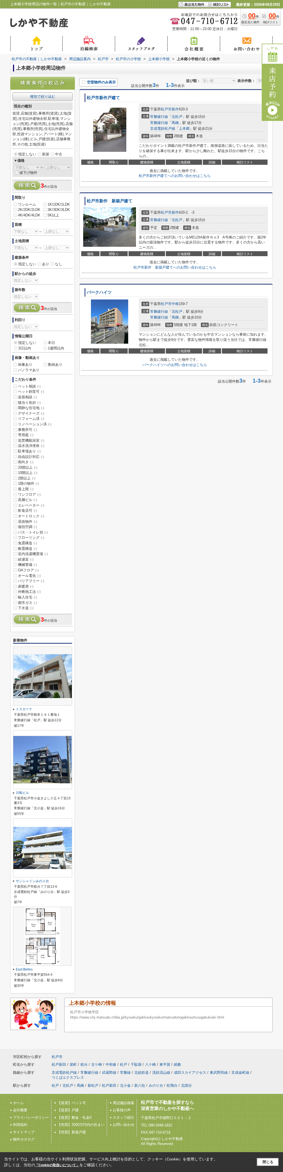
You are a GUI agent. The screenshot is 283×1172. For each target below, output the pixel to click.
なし (58, 264)
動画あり (55, 364)
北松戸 (177, 117)
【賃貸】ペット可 (71, 1103)
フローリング (31, 537)
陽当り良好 (29, 403)
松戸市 (166, 109)
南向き (25, 462)
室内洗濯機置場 (33, 554)
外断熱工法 (29, 592)
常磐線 (125, 1072)
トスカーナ (24, 709)
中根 (175, 304)
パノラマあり (29, 370)
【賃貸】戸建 (68, 1110)
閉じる (268, 1162)
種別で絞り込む (42, 96)
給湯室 (25, 559)
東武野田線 (219, 1072)
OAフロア (28, 570)
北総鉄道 (141, 1072)
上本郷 (184, 128)
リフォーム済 (31, 419)
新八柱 (139, 1085)
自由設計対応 (31, 457)
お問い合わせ (123, 1125)
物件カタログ (24, 1139)
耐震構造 (27, 549)
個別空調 (27, 527)
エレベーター (31, 505)
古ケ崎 (96, 1064)
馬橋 (175, 123)
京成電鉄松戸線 (162, 128)
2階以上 (26, 478)
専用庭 (25, 435)
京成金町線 (240, 1072)
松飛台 (172, 1085)
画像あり (25, 364)
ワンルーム (27, 204)
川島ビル (22, 793)
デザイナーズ (31, 413)
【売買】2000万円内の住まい (80, 1125)
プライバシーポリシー (31, 1117)
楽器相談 (27, 397)
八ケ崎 (150, 1064)
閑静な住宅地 (31, 408)
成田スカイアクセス (190, 1072)
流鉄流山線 (161, 1072)
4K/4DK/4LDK (29, 215)
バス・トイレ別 (33, 532)
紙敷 (177, 1064)
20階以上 (27, 467)
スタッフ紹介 (123, 1117)
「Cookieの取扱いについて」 (57, 1165)
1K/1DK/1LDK (59, 204)
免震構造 (27, 543)
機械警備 (27, 565)
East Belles (24, 969)
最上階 (25, 489)
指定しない (27, 154)
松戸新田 (59, 1064)
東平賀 (164, 1064)
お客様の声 (122, 1110)
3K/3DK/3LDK (59, 210)
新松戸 (93, 1085)
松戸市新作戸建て (103, 98)
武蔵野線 (109, 1072)
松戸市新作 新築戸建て (109, 201)
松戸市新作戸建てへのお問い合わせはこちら (175, 176)
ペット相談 (29, 386)
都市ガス (27, 603)
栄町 (73, 1064)
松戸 (123, 1064)
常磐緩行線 (159, 117)
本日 (51, 343)
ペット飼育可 (31, 391)
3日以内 (24, 348)
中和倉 (111, 1064)
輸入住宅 (27, 597)
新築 (45, 154)
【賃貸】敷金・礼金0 (74, 1117)
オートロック (31, 516)
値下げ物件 (28, 173)
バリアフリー (31, 581)
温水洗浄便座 (31, 446)
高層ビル (27, 500)
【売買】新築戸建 (71, 1132)
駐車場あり (29, 451)
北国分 (186, 1085)
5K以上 (53, 215)
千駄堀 (136, 1064)
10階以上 (27, 473)
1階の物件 (28, 483)
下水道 (25, 608)
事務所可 (27, 430)
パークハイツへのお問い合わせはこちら (174, 365)
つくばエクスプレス (68, 1077)
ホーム (18, 1103)
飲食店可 (27, 510)
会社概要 (20, 1110)
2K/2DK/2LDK (29, 210)
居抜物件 (27, 521)
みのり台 (156, 1085)
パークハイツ (99, 292)
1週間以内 (56, 348)
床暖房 (25, 586)
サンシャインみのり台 (32, 881)
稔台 (84, 1064)
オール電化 (29, 576)
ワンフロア (29, 494)
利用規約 (20, 1125)
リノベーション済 (34, 424)
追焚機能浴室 (31, 440)
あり (45, 264)
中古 (58, 154)
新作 (175, 109)
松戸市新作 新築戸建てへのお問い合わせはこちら (174, 267)
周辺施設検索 (123, 1103)
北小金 (125, 1085)
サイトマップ (24, 1132)
